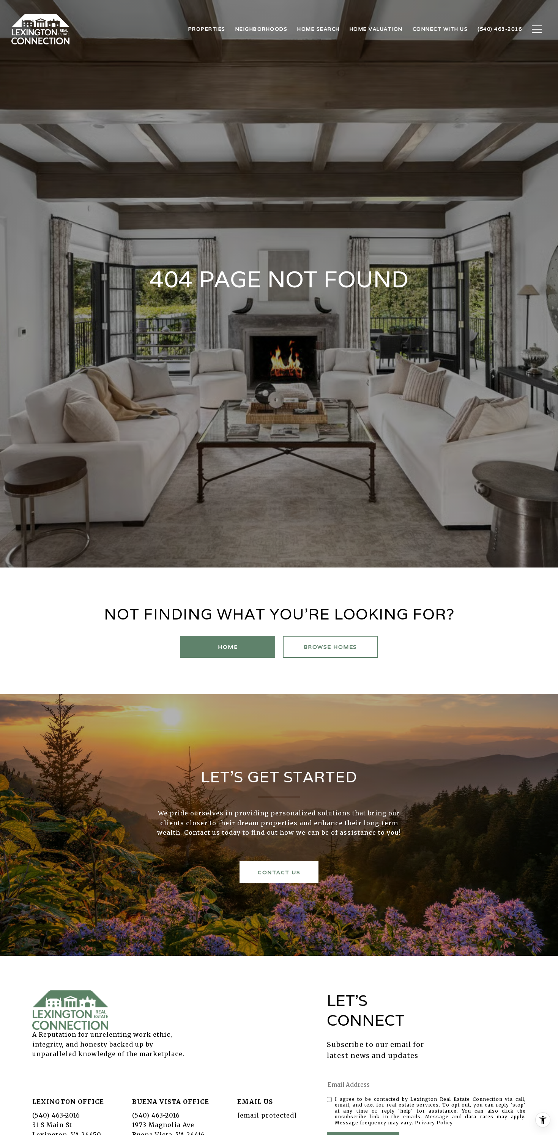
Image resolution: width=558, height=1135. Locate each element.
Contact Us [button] (279, 872)
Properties (206, 29)
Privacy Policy (433, 1123)
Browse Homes (330, 646)
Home (228, 646)
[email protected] (267, 1115)
